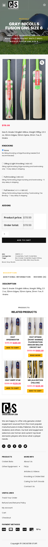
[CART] (44, 4)
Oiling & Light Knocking (18, 163)
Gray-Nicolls (34, 260)
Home (10, 35)
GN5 (24, 260)
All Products (22, 35)
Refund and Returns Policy (14, 502)
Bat (16, 258)
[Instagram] (20, 446)
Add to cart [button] (12, 348)
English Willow (37, 258)
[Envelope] (9, 446)
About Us (28, 461)
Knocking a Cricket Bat (34, 476)
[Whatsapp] (3, 446)
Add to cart (24, 240)
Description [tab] (10, 273)
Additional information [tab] (17, 277)
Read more (35, 355)
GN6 (28, 260)
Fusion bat (19, 260)
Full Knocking (14, 177)
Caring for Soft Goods (34, 481)
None (6, 150)
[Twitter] (25, 446)
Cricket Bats (19, 256)
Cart (4, 512)
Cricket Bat (27, 258)
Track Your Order (9, 497)
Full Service (16, 190)
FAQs (26, 466)
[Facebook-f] (14, 446)
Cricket (20, 258)
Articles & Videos (31, 471)
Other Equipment (10, 466)
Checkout (6, 517)
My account (7, 507)
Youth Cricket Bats (23, 38)
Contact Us (29, 486)
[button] (4, 5)
